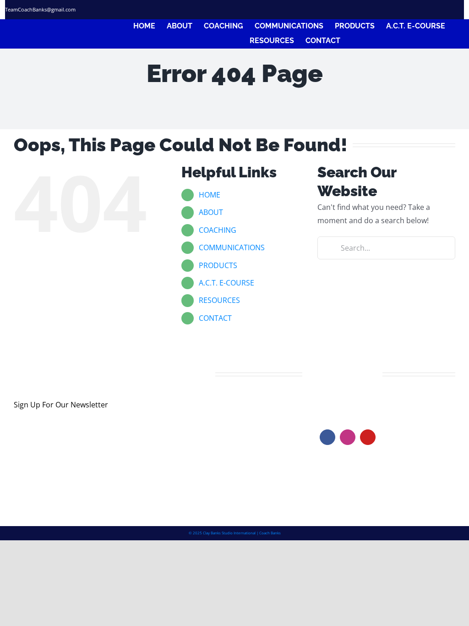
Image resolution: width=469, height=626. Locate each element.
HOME (209, 195)
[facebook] (402, 9)
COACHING (217, 230)
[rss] (446, 9)
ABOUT (211, 212)
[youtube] (368, 437)
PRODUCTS (218, 265)
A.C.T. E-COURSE (226, 283)
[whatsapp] (461, 9)
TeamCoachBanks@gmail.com (40, 9)
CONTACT (215, 318)
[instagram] (432, 9)
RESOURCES (219, 300)
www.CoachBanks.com (376, 401)
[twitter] (417, 9)
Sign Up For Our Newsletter (61, 405)
